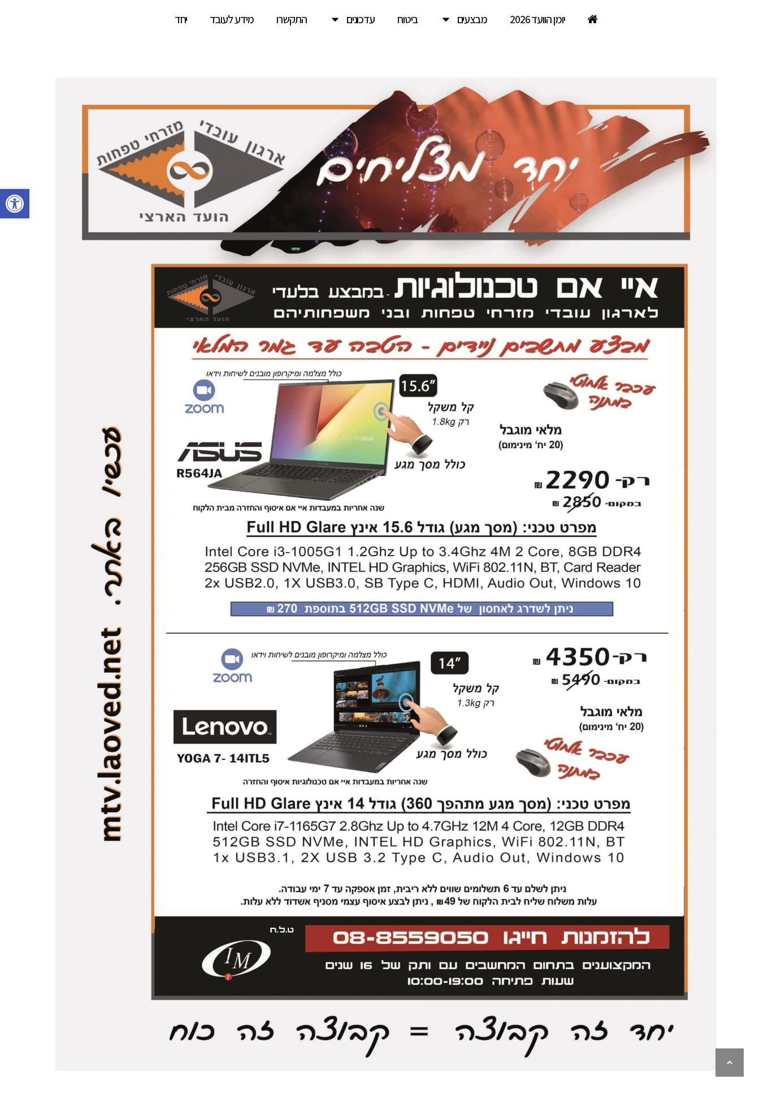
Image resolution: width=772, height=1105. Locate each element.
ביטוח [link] (407, 19)
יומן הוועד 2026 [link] (537, 19)
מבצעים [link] (472, 19)
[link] (14, 203)
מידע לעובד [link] (232, 19)
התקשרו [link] (291, 19)
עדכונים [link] (360, 19)
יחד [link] (181, 19)
